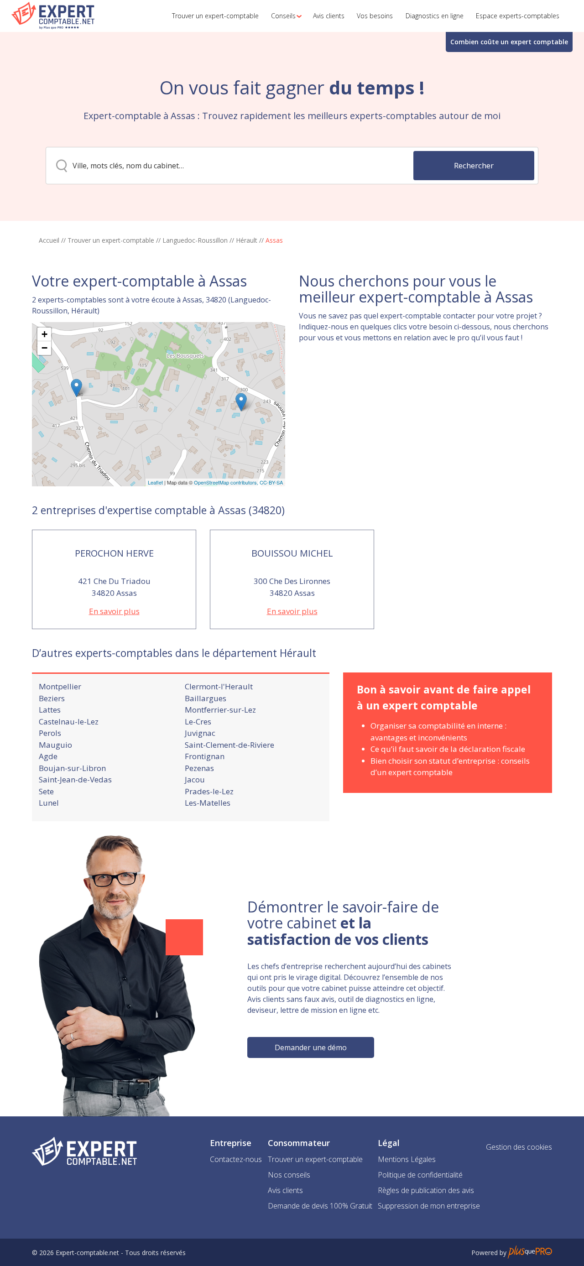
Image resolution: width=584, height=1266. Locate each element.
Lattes (50, 709)
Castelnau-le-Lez (69, 721)
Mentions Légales (407, 1159)
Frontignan (204, 756)
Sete (46, 791)
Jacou (195, 779)
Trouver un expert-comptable (111, 240)
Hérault (246, 240)
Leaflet (155, 482)
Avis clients (285, 1190)
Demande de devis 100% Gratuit (320, 1206)
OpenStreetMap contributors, (227, 482)
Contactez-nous (236, 1159)
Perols (50, 733)
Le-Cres (198, 721)
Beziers (52, 698)
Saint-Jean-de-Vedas (75, 779)
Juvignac (200, 733)
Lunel (49, 802)
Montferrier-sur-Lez (220, 709)
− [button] (44, 348)
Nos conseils (289, 1175)
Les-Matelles (207, 802)
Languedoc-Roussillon (195, 240)
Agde (48, 756)
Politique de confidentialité (420, 1175)
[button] (283, 16)
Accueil (49, 240)
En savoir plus (114, 611)
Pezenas (199, 768)
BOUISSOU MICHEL (292, 553)
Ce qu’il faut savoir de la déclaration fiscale (447, 749)
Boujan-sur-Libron (72, 768)
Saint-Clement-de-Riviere (229, 745)
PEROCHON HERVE (114, 553)
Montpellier (60, 686)
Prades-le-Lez (209, 791)
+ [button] (44, 334)
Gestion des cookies (519, 1147)
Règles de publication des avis (426, 1190)
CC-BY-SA (271, 482)
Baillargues (205, 698)
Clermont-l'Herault (219, 686)
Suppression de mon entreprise (429, 1206)
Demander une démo (311, 1047)
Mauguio (55, 745)
